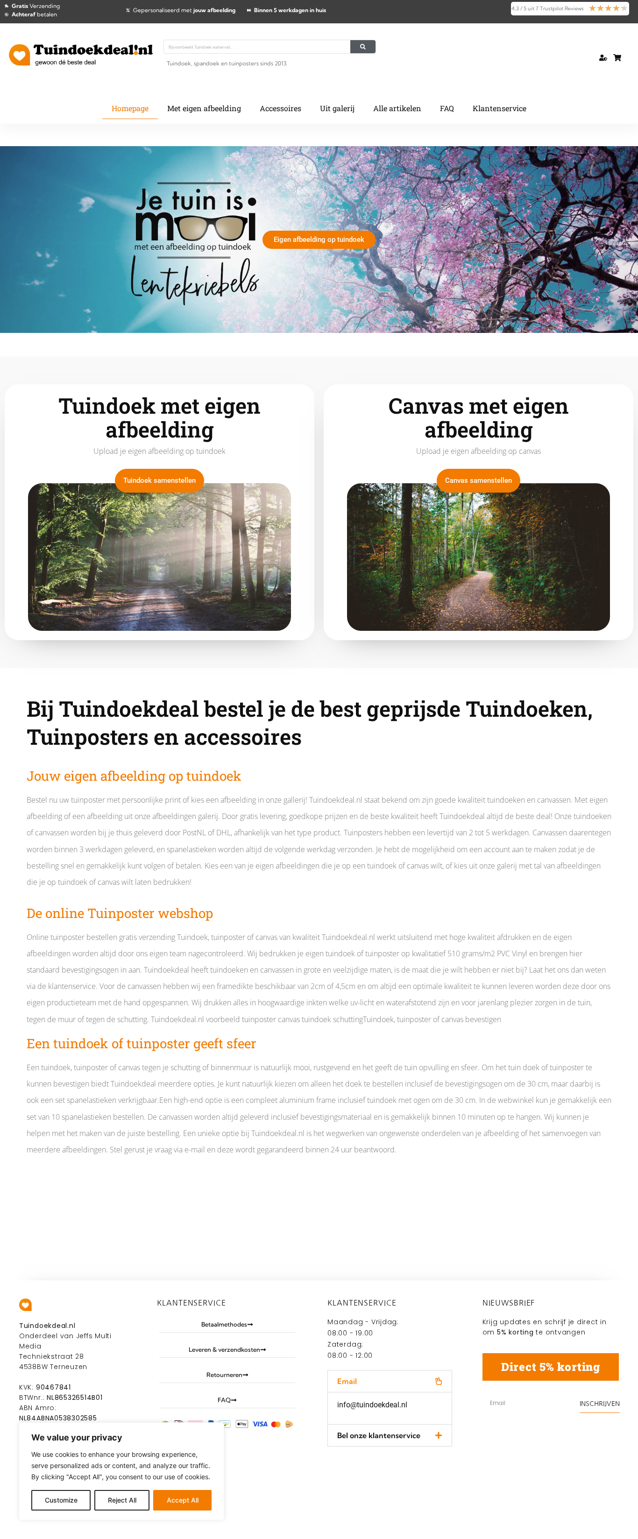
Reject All (122, 1500)
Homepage (130, 108)
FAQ (447, 108)
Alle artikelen (397, 108)
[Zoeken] (363, 46)
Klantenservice (499, 108)
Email (347, 1381)
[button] (390, 1381)
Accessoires (280, 108)
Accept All (182, 1500)
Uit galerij (337, 108)
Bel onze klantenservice (378, 1435)
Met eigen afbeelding (204, 108)
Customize (61, 1500)
